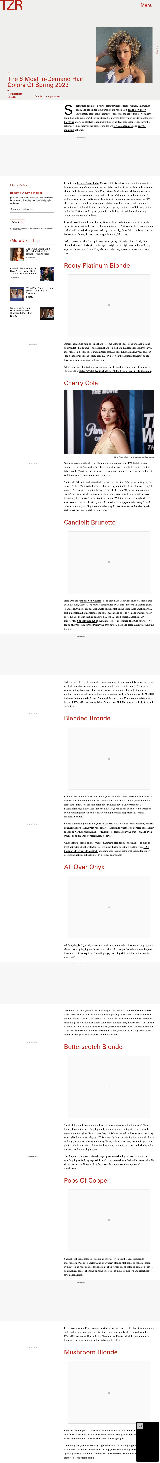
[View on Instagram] (109, 306)
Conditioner (71, 1168)
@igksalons (157, 50)
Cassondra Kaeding (93, 467)
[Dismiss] (156, 1424)
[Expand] (139, 1424)
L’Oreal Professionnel (117, 191)
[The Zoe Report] (11, 5)
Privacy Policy (17, 229)
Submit (15, 222)
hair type (69, 121)
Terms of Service (47, 228)
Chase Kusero (104, 823)
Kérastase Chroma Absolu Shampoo (116, 1164)
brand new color (137, 109)
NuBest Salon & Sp (87, 620)
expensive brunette (90, 600)
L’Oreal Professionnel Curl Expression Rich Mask (101, 702)
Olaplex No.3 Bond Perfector (109, 1453)
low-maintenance (123, 125)
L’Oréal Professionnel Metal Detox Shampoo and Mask (93, 1336)
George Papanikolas (88, 183)
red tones (92, 199)
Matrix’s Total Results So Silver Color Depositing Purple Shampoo (115, 370)
